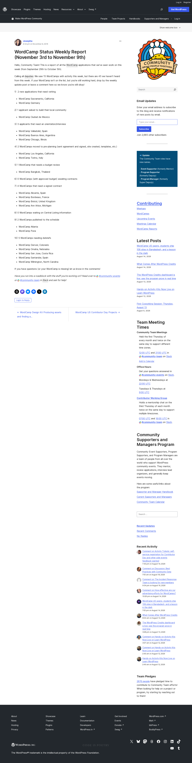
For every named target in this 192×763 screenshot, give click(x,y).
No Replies (142, 536)
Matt (152, 720)
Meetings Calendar (146, 223)
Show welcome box (169, 27)
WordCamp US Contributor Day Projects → (97, 312)
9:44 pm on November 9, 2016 (35, 44)
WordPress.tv (87, 729)
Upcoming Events (146, 218)
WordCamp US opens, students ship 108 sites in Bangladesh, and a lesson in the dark (156, 249)
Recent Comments (146, 531)
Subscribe (144, 129)
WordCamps (143, 213)
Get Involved (121, 716)
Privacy (14, 729)
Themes (49, 720)
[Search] (175, 89)
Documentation (87, 720)
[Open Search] (162, 9)
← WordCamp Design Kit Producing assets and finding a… (39, 314)
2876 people (143, 681)
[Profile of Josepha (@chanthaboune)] (18, 43)
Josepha (27, 41)
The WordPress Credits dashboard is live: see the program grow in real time (158, 625)
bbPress (154, 725)
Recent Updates (146, 526)
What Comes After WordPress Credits (156, 264)
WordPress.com (157, 716)
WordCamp (72, 65)
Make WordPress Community (28, 18)
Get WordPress (179, 9)
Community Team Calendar (151, 501)
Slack (45, 280)
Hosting (14, 725)
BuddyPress (156, 729)
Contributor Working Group (152, 398)
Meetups (141, 208)
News (13, 720)
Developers (85, 725)
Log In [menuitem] (178, 2)
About (14, 716)
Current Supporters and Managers (154, 496)
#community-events (109, 275)
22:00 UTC (144, 383)
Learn (82, 716)
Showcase (50, 716)
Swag (118, 729)
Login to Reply (23, 300)
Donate (119, 725)
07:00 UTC (144, 418)
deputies (29, 76)
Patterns (50, 729)
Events (118, 720)
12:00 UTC (144, 352)
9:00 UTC (144, 392)
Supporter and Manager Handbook (155, 491)
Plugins (49, 725)
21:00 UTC (161, 352)
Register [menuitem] (187, 2)
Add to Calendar (146, 361)
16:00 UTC (161, 418)
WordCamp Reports (147, 228)
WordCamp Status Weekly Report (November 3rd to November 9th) (50, 54)
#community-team (29, 280)
